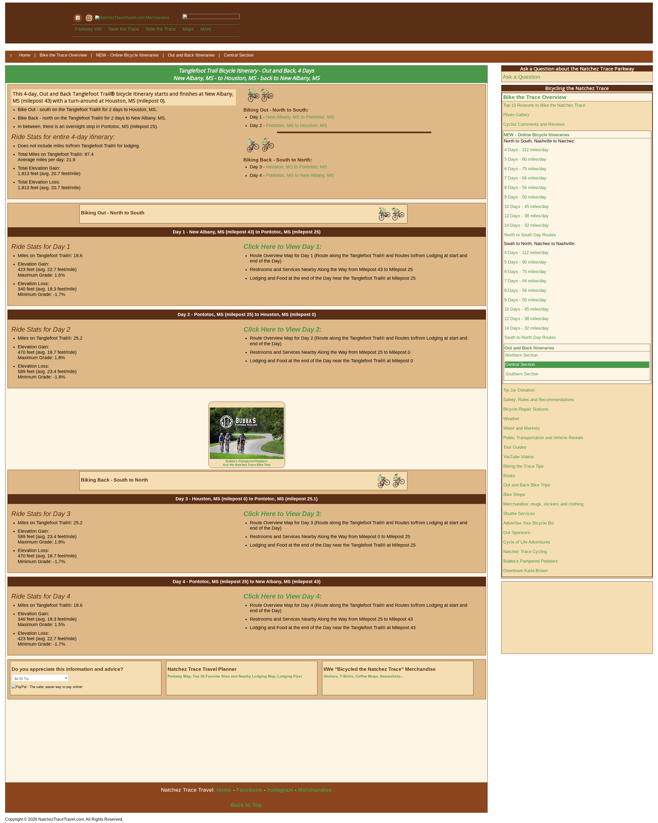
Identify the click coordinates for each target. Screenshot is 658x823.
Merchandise (315, 790)
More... (207, 29)
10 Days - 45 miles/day (526, 206)
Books (509, 475)
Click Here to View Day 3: (282, 513)
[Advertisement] (159, 744)
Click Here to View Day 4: (282, 596)
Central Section (520, 364)
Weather (511, 418)
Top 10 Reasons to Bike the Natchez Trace (544, 105)
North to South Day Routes (530, 234)
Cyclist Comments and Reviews (534, 124)
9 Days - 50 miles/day (525, 197)
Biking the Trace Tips (523, 466)
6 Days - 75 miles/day (525, 168)
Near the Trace (123, 29)
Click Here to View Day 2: (282, 329)
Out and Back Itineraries (529, 347)
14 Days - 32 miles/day (526, 225)
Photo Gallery (516, 114)
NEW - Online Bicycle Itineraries (536, 134)
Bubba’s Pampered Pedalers (530, 561)
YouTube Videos (518, 456)
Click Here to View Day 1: (282, 246)
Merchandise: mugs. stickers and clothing (543, 504)
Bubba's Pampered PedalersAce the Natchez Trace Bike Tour (247, 463)
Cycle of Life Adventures (526, 542)
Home (224, 790)
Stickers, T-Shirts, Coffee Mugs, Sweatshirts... (364, 676)
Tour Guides (514, 447)
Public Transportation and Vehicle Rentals (543, 437)
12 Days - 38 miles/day (526, 215)
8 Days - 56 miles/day (525, 187)
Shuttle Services (519, 513)
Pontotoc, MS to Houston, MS (296, 125)
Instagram (280, 790)
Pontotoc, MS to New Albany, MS (300, 175)
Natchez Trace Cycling (525, 551)
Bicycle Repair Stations (525, 409)
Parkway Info (88, 29)
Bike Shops (514, 494)
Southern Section (521, 374)
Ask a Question (521, 77)
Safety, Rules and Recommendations (538, 399)
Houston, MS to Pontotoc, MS (296, 166)
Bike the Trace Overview (534, 97)
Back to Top (246, 805)
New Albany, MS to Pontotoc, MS (300, 117)
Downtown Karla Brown (525, 570)
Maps (188, 29)
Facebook (249, 790)
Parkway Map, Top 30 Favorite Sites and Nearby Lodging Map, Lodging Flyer (235, 676)
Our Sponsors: (517, 532)
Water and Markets (521, 428)
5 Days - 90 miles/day (525, 159)
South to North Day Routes (530, 337)
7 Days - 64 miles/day (525, 177)
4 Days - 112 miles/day (526, 149)
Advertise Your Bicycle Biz (528, 523)
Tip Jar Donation (519, 390)
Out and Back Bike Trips (526, 484)
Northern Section (521, 355)
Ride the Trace (161, 29)
